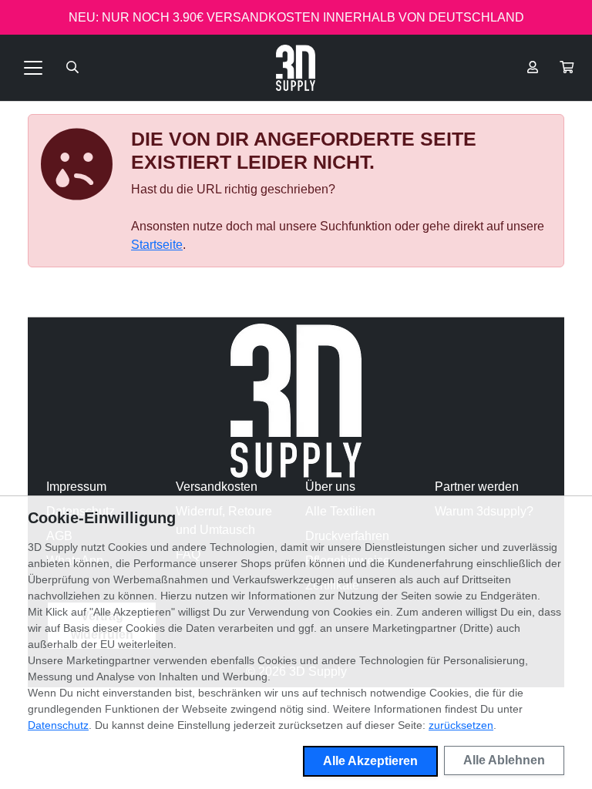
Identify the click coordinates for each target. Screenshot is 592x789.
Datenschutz (58, 725)
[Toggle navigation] (33, 67)
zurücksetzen (461, 725)
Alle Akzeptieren (370, 760)
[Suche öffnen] (72, 67)
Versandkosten (216, 486)
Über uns (330, 486)
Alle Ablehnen (504, 760)
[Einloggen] (532, 68)
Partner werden (477, 486)
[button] (566, 68)
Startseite (157, 244)
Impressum (76, 486)
